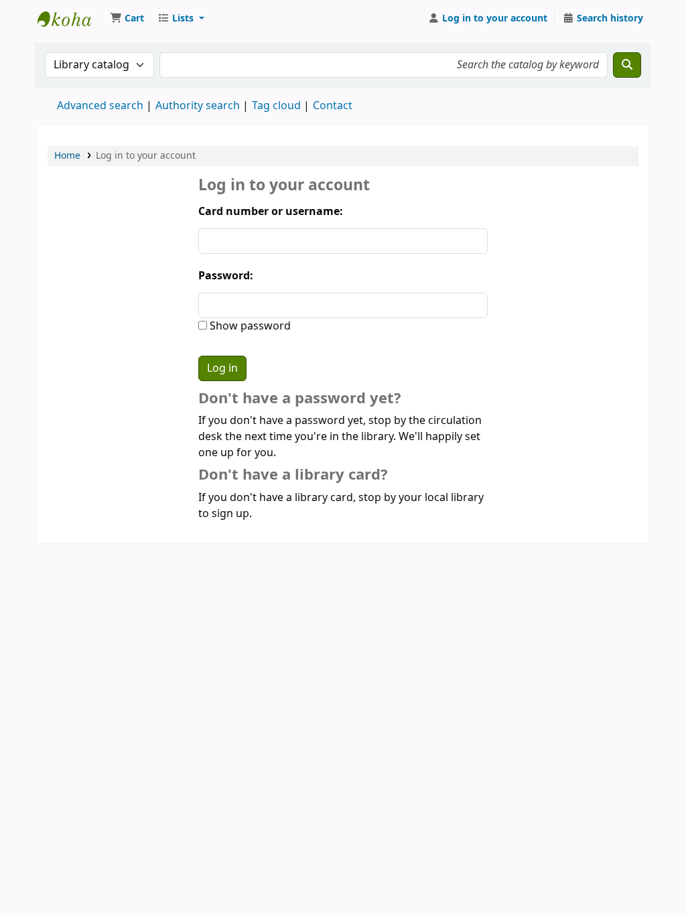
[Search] (627, 65)
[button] (127, 18)
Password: (225, 276)
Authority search (197, 106)
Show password (249, 326)
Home (67, 156)
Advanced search (100, 106)
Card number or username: (270, 212)
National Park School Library (71, 18)
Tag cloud (276, 106)
